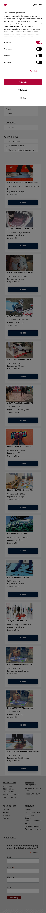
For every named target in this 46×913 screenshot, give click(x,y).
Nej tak (23, 98)
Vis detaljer (34, 71)
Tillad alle (23, 82)
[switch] (39, 49)
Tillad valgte (23, 90)
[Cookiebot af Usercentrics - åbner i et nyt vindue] (33, 5)
